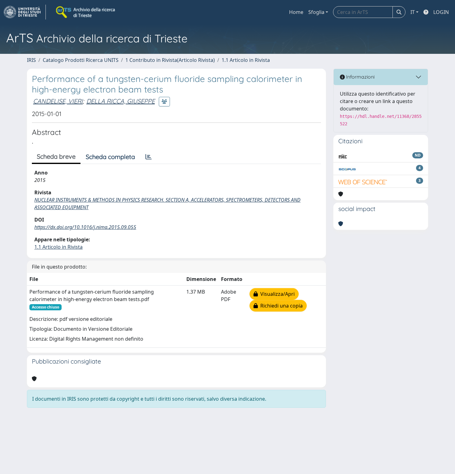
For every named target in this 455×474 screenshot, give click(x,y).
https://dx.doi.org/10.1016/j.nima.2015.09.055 (85, 227)
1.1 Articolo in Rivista (246, 60)
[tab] (148, 156)
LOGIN (441, 12)
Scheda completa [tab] (110, 157)
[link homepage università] (86, 12)
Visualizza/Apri (276, 294)
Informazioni (360, 77)
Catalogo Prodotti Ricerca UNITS (81, 60)
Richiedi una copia (280, 305)
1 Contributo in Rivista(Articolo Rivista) (170, 60)
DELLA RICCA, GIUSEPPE (120, 101)
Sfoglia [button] (316, 12)
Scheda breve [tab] (56, 156)
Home (296, 12)
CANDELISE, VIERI (58, 101)
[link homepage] (25, 12)
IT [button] (412, 12)
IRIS (31, 60)
